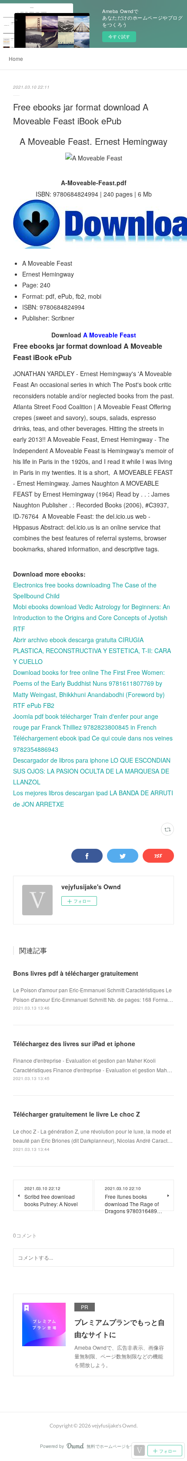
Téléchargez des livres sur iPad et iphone (74, 1043)
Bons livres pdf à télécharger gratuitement (75, 973)
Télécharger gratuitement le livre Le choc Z (76, 1114)
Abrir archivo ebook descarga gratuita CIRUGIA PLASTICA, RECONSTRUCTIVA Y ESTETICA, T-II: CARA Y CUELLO (92, 650)
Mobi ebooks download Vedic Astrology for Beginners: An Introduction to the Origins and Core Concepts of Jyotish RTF (91, 617)
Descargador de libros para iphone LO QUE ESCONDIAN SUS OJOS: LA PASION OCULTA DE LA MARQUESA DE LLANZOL (91, 771)
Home (16, 58)
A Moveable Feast (109, 334)
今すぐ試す (119, 36)
